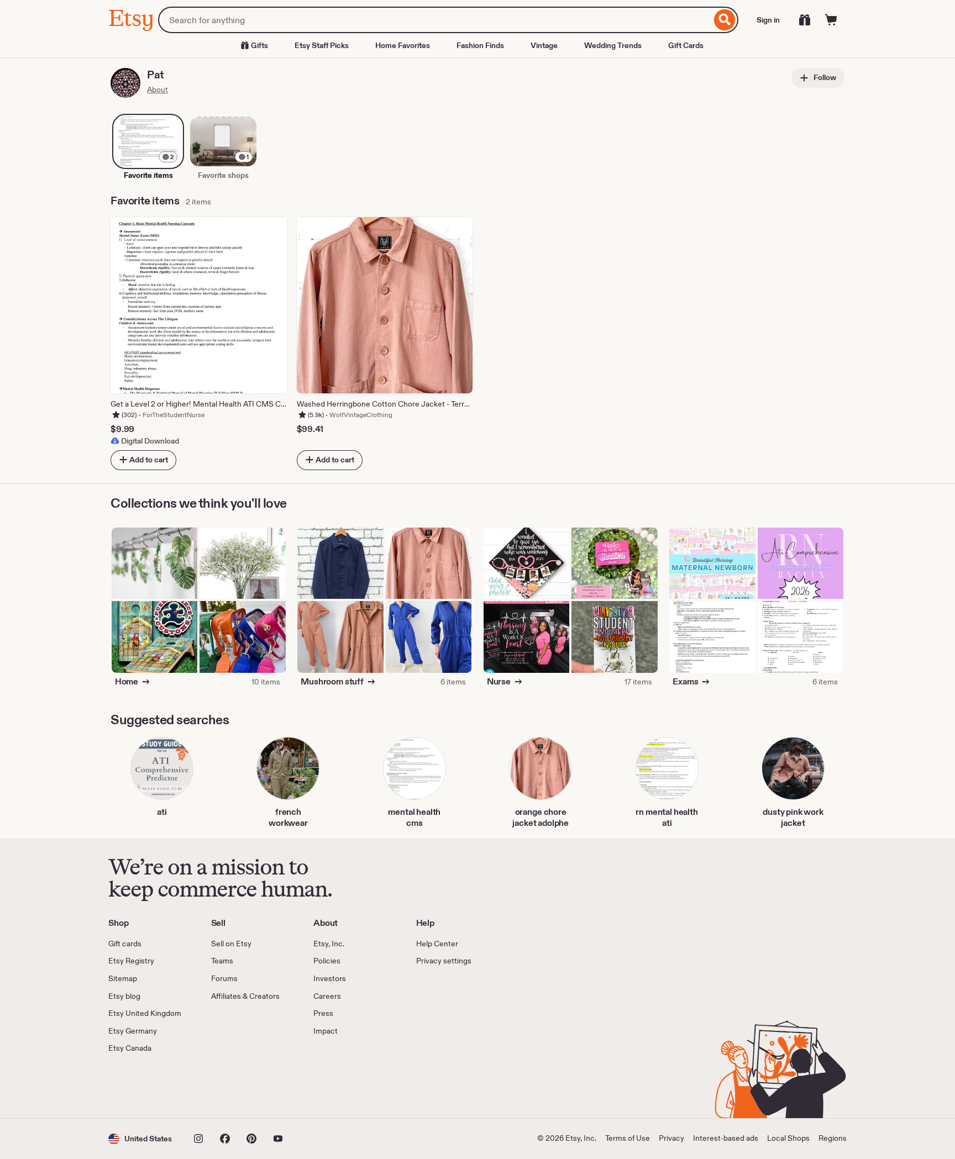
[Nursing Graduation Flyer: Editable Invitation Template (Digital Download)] (527, 637)
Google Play (229, 1086)
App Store (145, 1086)
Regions (832, 1138)
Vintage (544, 45)
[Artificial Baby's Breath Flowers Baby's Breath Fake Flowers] (243, 563)
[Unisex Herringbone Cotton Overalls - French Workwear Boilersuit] (429, 637)
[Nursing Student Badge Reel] (614, 637)
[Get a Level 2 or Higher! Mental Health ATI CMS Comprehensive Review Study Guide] (712, 637)
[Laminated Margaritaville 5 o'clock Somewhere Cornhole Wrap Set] (155, 637)
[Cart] (831, 20)
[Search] (724, 20)
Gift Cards (686, 45)
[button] (140, 1139)
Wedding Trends (613, 45)
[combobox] (434, 20)
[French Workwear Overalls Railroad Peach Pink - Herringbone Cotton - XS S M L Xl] (340, 637)
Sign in (768, 19)
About (157, 89)
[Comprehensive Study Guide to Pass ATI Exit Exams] (801, 637)
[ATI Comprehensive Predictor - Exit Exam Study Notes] (801, 563)
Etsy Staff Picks (322, 45)
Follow (824, 77)
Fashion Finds (480, 45)
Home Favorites (402, 45)
